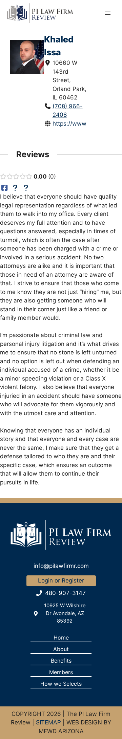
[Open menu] (108, 13)
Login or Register (61, 580)
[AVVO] (25, 188)
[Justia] (15, 188)
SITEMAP (48, 722)
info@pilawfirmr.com (61, 565)
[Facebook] (4, 188)
